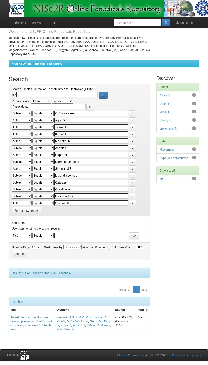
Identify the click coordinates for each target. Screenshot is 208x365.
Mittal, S (165, 112)
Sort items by (53, 247)
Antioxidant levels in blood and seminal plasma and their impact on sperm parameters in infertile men (31, 323)
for (14, 95)
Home (21, 23)
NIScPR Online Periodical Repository (37, 64)
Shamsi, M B (65, 317)
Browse (37, 23)
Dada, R (69, 329)
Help (53, 23)
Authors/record (125, 247)
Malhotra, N (80, 321)
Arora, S (66, 325)
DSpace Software (128, 355)
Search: (17, 89)
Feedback (195, 355)
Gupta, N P (64, 321)
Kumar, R (100, 317)
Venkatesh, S (83, 317)
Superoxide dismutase (174, 158)
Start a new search (26, 210)
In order (87, 247)
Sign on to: (186, 23)
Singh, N (95, 321)
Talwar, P (93, 325)
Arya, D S (79, 325)
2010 (163, 179)
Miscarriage (167, 149)
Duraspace (179, 355)
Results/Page (21, 247)
